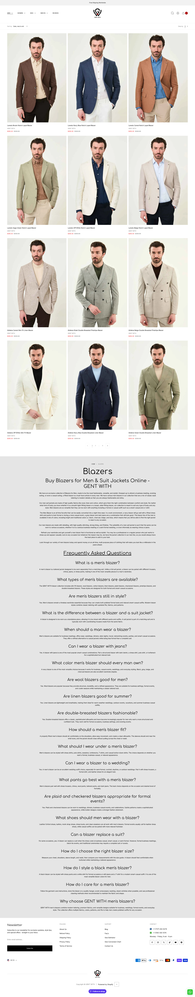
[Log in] (177, 13)
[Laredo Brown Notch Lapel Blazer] (36, 77)
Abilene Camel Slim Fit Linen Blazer (20, 330)
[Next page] (107, 445)
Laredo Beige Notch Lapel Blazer (141, 228)
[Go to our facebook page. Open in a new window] (152, 942)
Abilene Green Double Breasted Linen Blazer (145, 433)
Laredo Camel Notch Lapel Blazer (141, 125)
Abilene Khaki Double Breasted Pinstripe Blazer (85, 330)
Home (93, 464)
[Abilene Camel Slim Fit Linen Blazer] (36, 282)
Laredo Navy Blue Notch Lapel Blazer (82, 125)
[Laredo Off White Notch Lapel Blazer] (97, 180)
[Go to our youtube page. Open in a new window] (175, 942)
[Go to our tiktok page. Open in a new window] (169, 942)
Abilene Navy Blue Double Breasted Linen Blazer (86, 433)
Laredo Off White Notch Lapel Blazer (81, 228)
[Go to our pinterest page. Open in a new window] (181, 942)
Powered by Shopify (105, 984)
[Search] (172, 13)
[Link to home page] (97, 973)
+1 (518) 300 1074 (159, 933)
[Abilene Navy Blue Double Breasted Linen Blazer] (97, 385)
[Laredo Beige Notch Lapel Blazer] (158, 180)
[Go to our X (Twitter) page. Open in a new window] (164, 942)
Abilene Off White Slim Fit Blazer (19, 433)
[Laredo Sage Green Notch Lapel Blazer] (36, 180)
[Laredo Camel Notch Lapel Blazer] (158, 77)
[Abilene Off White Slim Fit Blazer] (36, 385)
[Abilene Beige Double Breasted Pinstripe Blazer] (158, 282)
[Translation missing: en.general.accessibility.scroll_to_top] (116, 984)
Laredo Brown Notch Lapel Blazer (19, 125)
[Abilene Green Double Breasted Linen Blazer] (158, 385)
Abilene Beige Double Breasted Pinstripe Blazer (146, 330)
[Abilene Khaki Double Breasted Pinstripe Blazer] (97, 282)
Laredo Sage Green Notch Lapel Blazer (21, 228)
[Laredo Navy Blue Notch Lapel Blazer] (97, 77)
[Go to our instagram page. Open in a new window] (158, 942)
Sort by (9, 26)
